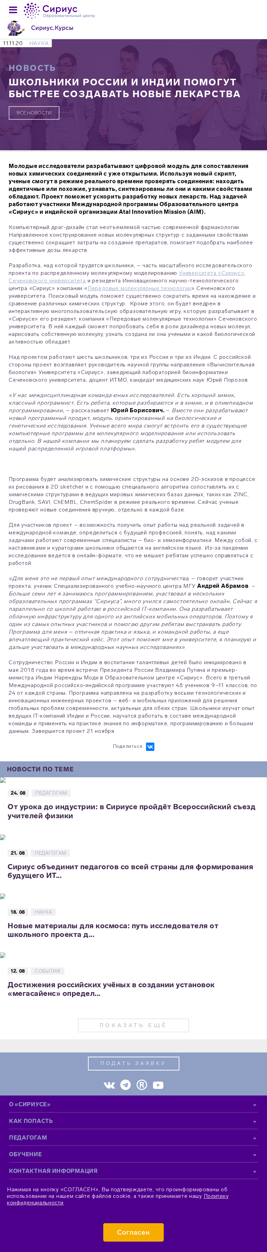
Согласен (133, 1232)
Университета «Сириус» (211, 273)
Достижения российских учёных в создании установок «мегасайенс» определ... (111, 989)
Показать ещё (133, 1025)
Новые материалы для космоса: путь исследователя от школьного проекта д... (113, 930)
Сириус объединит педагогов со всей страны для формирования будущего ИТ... (130, 871)
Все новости (34, 113)
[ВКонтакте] (150, 747)
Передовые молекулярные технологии (139, 288)
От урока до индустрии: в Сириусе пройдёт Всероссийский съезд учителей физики (132, 811)
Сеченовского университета (47, 280)
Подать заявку (133, 1063)
